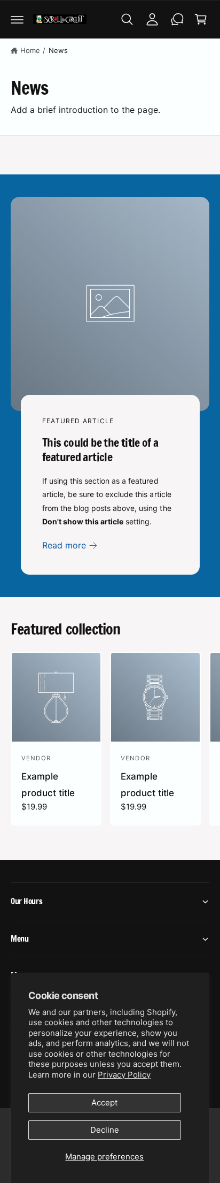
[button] (17, 19)
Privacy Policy (124, 1075)
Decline (104, 1130)
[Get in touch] (177, 19)
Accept (104, 1102)
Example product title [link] (48, 784)
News (58, 50)
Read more (64, 545)
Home (30, 50)
